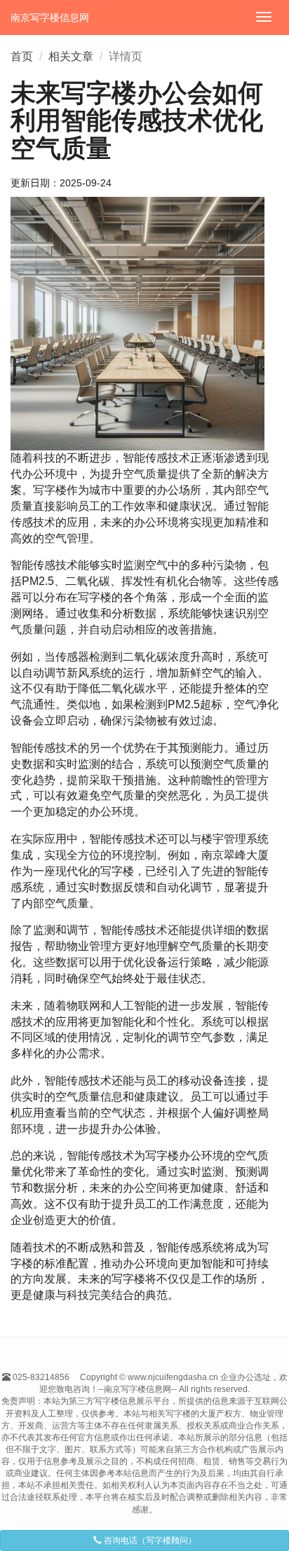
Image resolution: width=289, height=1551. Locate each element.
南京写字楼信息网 (50, 17)
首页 (22, 56)
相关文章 (70, 56)
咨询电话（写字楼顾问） (149, 1540)
